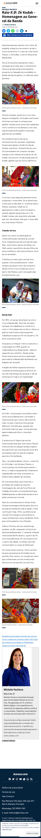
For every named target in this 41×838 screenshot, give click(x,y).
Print (26, 31)
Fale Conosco (8, 796)
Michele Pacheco (9, 9)
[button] (4, 31)
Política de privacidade (12, 788)
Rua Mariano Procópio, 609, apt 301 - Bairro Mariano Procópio (18, 802)
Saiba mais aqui (7, 829)
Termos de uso (8, 792)
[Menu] (37, 3)
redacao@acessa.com (18, 813)
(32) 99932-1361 (18, 808)
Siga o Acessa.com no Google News (19, 35)
